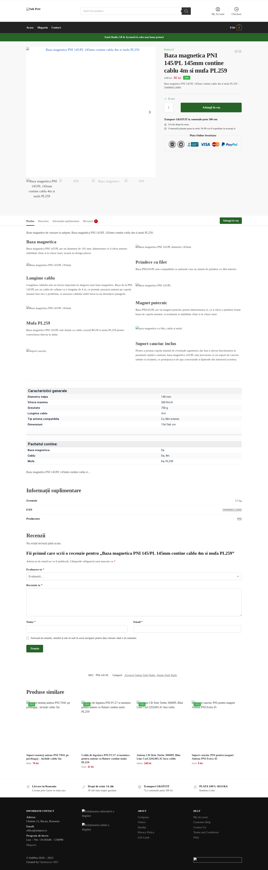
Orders (142, 822)
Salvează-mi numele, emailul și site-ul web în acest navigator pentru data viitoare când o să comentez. (84, 638)
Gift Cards (144, 837)
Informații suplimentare (65, 221)
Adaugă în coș (211, 107)
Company (143, 817)
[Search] (186, 11)
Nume (31, 621)
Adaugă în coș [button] (51, 771)
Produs (30, 221)
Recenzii (90, 221)
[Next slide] (150, 112)
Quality (142, 827)
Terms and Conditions (206, 832)
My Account (218, 14)
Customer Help (202, 822)
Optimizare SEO (49, 862)
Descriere (43, 221)
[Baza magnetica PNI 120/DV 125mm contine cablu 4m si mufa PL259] (236, 51)
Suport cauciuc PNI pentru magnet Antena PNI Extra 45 (213, 757)
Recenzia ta (34, 585)
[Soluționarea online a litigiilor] (106, 827)
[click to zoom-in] (91, 112)
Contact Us (199, 827)
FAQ (196, 837)
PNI (239, 518)
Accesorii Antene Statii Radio (140, 675)
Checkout (236, 14)
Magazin (31, 844)
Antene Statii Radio (167, 675)
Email (138, 621)
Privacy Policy (146, 832)
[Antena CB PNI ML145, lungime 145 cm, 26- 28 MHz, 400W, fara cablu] (240, 51)
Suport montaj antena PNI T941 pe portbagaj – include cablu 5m (47, 757)
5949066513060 (232, 509)
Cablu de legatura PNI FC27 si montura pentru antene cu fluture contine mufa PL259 (105, 759)
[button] (236, 27)
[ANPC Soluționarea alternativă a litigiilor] (106, 813)
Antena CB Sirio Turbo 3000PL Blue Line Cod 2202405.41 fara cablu (159, 757)
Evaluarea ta (35, 569)
